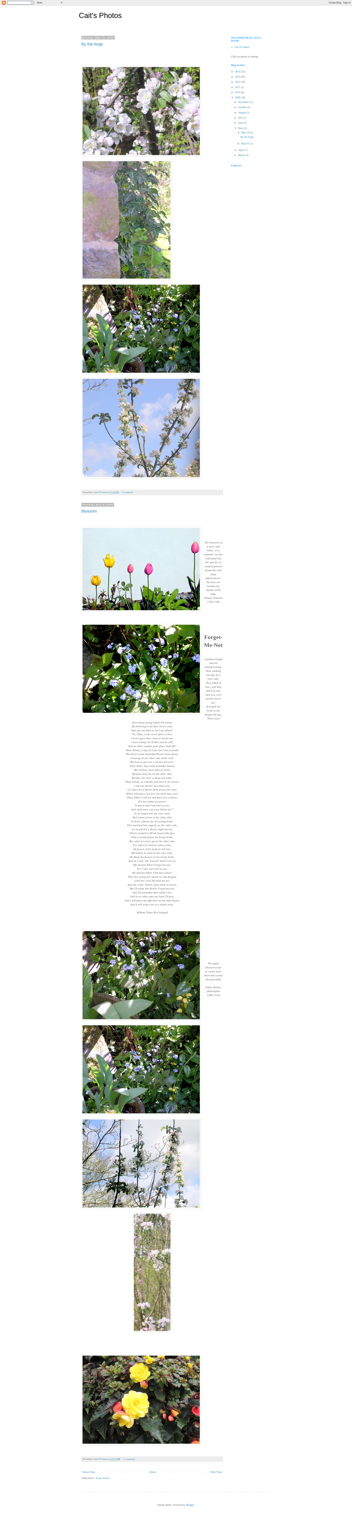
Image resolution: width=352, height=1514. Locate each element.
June (240, 122)
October (242, 107)
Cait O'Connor (241, 47)
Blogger (190, 1505)
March (241, 155)
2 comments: (129, 1459)
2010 (238, 92)
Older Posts (216, 1472)
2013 (238, 76)
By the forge (92, 44)
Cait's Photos (100, 15)
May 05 (245, 143)
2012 (238, 82)
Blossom (89, 511)
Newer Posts (88, 1472)
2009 (238, 97)
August (242, 112)
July (240, 117)
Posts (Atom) (102, 1478)
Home (153, 1472)
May (240, 128)
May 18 (245, 132)
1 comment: (128, 492)
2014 (238, 71)
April (241, 150)
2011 (238, 87)
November (244, 102)
